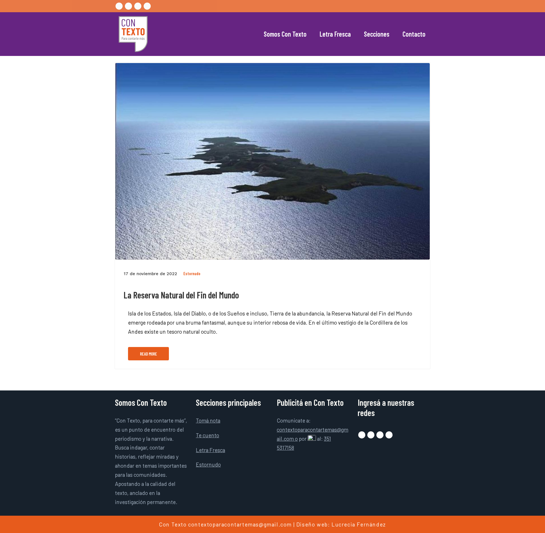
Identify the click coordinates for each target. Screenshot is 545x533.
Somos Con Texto (285, 34)
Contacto (414, 34)
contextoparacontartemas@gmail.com (240, 524)
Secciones (376, 34)
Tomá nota (208, 420)
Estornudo (191, 273)
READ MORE (148, 353)
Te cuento (207, 435)
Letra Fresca (335, 34)
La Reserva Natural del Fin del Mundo (181, 294)
